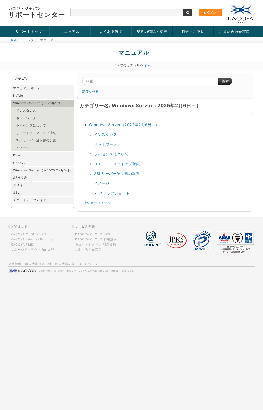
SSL (16, 192)
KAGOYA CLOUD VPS (28, 234)
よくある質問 (111, 31)
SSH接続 (20, 178)
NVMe (18, 95)
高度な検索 (90, 91)
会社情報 (15, 264)
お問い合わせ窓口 (234, 31)
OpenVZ (19, 163)
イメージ (23, 148)
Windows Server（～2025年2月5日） (43, 170)
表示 (147, 65)
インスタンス (26, 110)
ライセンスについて (31, 125)
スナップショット (114, 193)
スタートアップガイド (29, 200)
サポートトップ (28, 31)
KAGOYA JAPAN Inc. (89, 270)
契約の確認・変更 (152, 31)
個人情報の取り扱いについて (76, 264)
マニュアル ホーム (27, 88)
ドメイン (19, 185)
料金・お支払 (193, 31)
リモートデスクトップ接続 (36, 133)
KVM (17, 155)
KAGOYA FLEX (22, 244)
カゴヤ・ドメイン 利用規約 (95, 244)
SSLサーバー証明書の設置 (36, 140)
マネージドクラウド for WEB (33, 250)
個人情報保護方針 (38, 264)
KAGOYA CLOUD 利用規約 (96, 239)
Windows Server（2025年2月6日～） (43, 103)
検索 (225, 81)
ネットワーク (26, 118)
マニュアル (70, 31)
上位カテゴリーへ (97, 203)
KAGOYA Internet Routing (32, 239)
